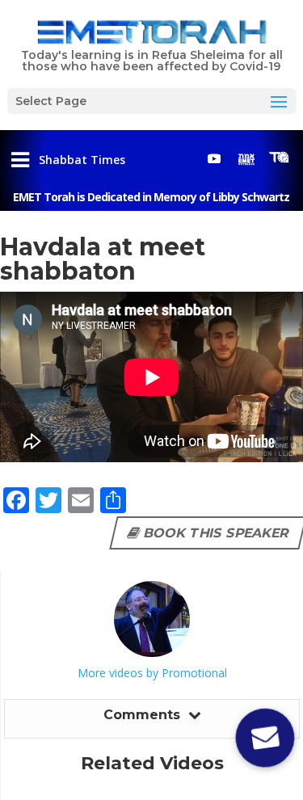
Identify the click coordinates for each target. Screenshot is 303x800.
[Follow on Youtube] (214, 158)
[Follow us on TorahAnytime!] (279, 158)
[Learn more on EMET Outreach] (246, 158)
